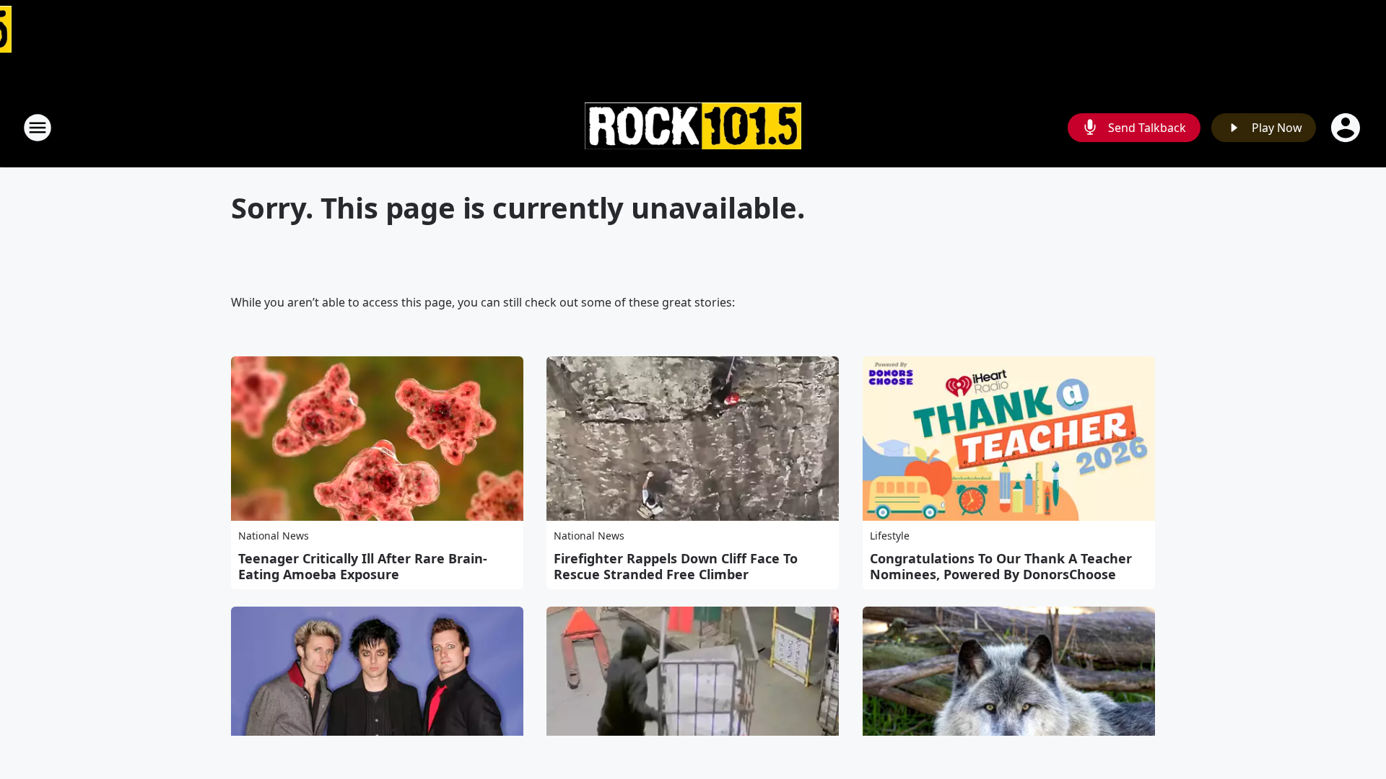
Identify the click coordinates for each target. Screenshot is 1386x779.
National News (273, 535)
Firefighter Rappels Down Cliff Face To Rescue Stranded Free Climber (676, 566)
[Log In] (1347, 127)
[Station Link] (693, 128)
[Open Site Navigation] (37, 127)
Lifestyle (890, 535)
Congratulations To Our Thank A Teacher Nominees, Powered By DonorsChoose (1001, 566)
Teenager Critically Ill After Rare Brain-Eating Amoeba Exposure (362, 566)
